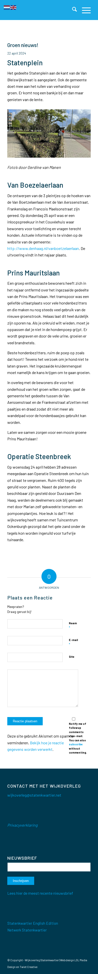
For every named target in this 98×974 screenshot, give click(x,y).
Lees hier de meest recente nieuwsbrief (40, 893)
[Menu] (84, 10)
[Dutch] (7, 7)
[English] (13, 7)
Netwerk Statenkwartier (27, 930)
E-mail (73, 642)
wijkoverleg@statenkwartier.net (34, 795)
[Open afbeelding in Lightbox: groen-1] (85, 155)
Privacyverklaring (22, 825)
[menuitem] (72, 10)
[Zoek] (72, 10)
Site (71, 656)
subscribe (76, 744)
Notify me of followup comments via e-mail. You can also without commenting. (78, 738)
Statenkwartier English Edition (32, 923)
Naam (73, 625)
